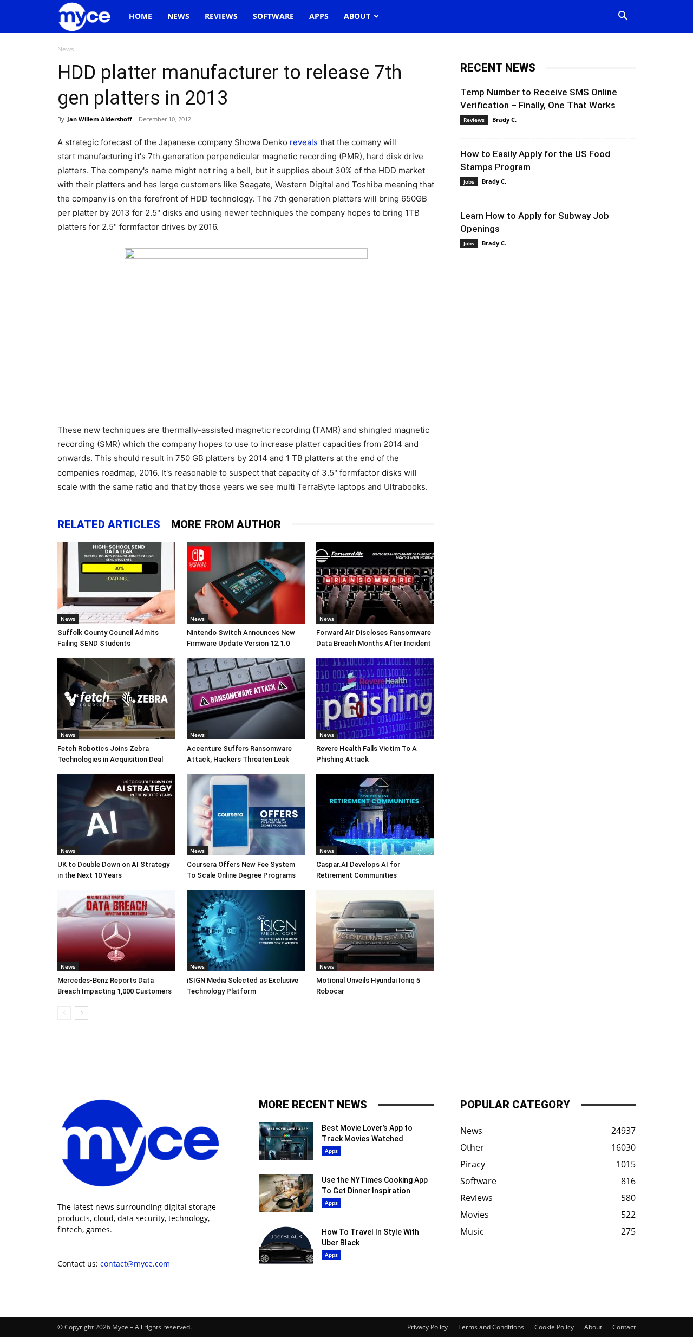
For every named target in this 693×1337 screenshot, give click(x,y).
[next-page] (81, 1013)
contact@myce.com (135, 1263)
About (357, 16)
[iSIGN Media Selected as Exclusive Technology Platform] (246, 930)
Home (140, 16)
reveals (304, 142)
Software (273, 16)
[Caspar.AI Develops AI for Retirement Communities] (375, 814)
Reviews (221, 16)
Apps (319, 16)
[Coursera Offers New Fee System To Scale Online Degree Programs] (246, 814)
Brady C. (504, 119)
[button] (623, 17)
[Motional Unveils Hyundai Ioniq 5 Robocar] (375, 930)
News (178, 16)
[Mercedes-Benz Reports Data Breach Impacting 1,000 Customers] (116, 930)
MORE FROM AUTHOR (226, 524)
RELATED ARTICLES (108, 524)
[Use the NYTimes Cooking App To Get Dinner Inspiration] (286, 1193)
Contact (624, 1327)
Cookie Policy (554, 1327)
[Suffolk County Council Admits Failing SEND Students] (116, 583)
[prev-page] (64, 1013)
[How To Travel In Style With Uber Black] (286, 1245)
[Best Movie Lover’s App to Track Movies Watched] (286, 1141)
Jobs (468, 181)
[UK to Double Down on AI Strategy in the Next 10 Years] (116, 814)
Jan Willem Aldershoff (99, 119)
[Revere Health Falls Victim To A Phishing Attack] (375, 698)
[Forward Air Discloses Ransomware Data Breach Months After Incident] (375, 583)
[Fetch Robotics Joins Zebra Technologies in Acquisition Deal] (116, 698)
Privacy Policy (427, 1327)
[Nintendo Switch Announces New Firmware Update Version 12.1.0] (246, 583)
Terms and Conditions (491, 1327)
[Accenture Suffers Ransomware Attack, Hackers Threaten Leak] (246, 698)
